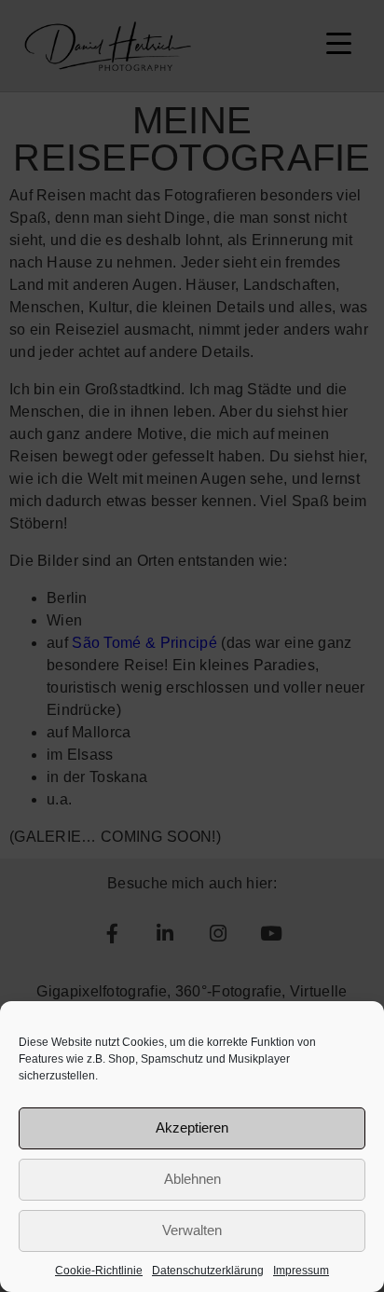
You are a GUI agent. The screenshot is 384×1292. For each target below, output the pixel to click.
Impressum (301, 1270)
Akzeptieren (192, 1127)
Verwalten (192, 1230)
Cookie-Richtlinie (99, 1270)
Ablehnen (192, 1179)
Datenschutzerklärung (208, 1270)
